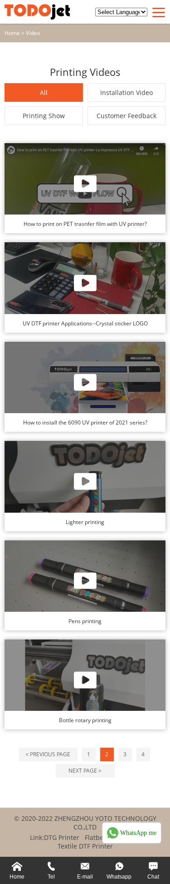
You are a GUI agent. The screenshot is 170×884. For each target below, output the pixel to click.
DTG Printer (61, 837)
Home (12, 33)
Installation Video (126, 92)
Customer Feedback (126, 115)
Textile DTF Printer (85, 846)
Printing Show (44, 115)
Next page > (85, 770)
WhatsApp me (138, 832)
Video (33, 33)
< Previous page (47, 754)
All (44, 92)
